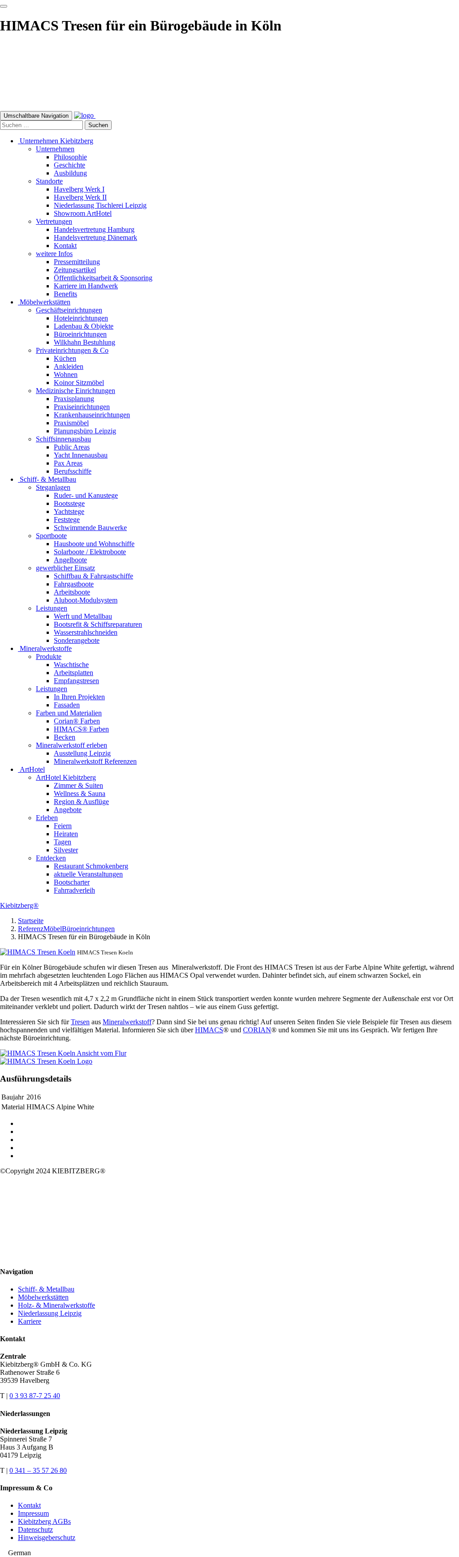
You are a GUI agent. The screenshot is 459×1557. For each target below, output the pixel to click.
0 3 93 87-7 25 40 (34, 1395)
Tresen (80, 1022)
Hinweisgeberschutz (46, 1537)
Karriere (29, 1321)
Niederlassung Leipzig (50, 1313)
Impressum (33, 1513)
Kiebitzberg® (19, 905)
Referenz (30, 928)
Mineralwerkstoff (127, 1022)
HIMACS (209, 1030)
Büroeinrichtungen (88, 928)
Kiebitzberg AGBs (44, 1521)
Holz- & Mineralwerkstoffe (56, 1305)
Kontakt (29, 1505)
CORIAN (257, 1030)
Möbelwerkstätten (43, 1297)
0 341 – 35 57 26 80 (38, 1470)
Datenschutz (35, 1529)
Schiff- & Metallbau (46, 1289)
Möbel (52, 928)
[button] (229, 1553)
